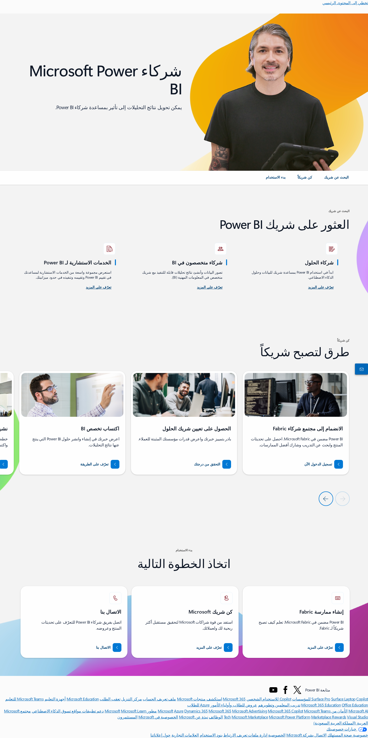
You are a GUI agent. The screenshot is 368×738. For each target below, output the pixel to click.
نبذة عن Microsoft (193, 716)
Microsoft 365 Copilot (285, 710)
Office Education (355, 704)
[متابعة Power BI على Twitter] (297, 690)
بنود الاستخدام (211, 734)
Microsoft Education (83, 698)
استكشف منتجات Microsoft (199, 698)
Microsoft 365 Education (321, 704)
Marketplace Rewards (328, 716)
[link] (336, 179)
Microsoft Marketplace (250, 716)
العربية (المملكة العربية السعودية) (340, 722)
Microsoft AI (358, 710)
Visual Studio (357, 716)
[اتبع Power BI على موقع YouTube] (273, 690)
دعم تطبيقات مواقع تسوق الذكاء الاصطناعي (68, 710)
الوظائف (216, 716)
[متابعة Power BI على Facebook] (285, 690)
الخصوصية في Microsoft (158, 716)
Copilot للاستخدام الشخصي (269, 698)
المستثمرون (127, 716)
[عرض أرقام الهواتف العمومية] (362, 369)
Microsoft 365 (234, 698)
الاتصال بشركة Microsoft (306, 734)
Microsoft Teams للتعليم (24, 698)
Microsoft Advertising (249, 710)
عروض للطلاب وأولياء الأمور (234, 704)
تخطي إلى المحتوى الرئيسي (345, 2)
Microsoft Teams (317, 710)
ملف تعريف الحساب (159, 698)
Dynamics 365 (196, 710)
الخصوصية (276, 734)
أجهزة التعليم (55, 698)
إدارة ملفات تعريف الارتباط (245, 734)
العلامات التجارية (185, 734)
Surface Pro (320, 698)
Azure (178, 710)
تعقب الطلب (110, 698)
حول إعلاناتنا (160, 734)
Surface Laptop (343, 698)
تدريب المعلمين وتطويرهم (279, 704)
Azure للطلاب (198, 704)
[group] (295, 422)
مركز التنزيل (131, 698)
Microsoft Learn (133, 710)
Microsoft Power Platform (289, 716)
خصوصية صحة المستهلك (347, 734)
